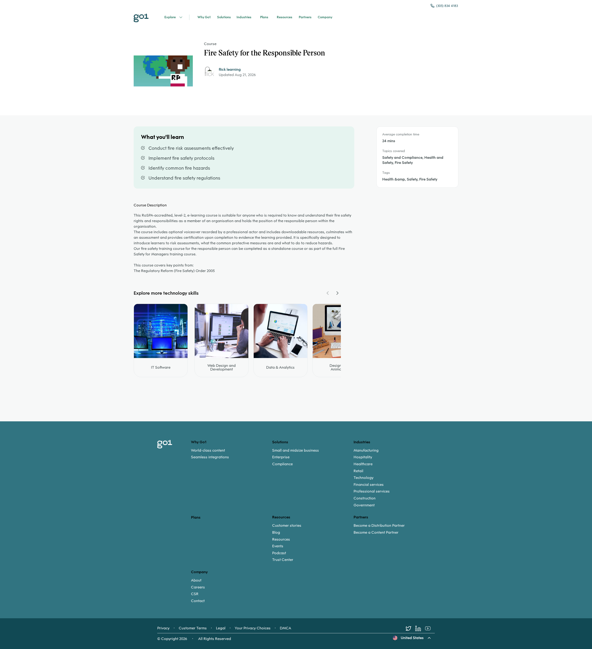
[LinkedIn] (420, 628)
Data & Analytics (280, 367)
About (196, 580)
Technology (363, 477)
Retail (358, 471)
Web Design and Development (221, 367)
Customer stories (286, 525)
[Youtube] (430, 628)
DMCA (285, 628)
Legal (220, 628)
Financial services (369, 484)
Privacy (163, 628)
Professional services (372, 491)
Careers (198, 587)
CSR (194, 594)
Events (277, 546)
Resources (281, 539)
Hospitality (363, 457)
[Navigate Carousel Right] (337, 293)
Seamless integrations (210, 457)
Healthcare (363, 464)
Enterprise (281, 457)
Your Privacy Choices (253, 628)
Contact (198, 600)
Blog (276, 532)
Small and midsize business (295, 450)
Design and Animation (339, 367)
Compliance (282, 464)
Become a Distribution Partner (379, 525)
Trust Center (282, 559)
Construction (365, 498)
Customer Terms (193, 628)
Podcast (279, 553)
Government (364, 505)
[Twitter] (410, 628)
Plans (195, 517)
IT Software (160, 367)
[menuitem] (231, 454)
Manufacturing (366, 450)
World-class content (208, 450)
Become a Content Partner (376, 532)
